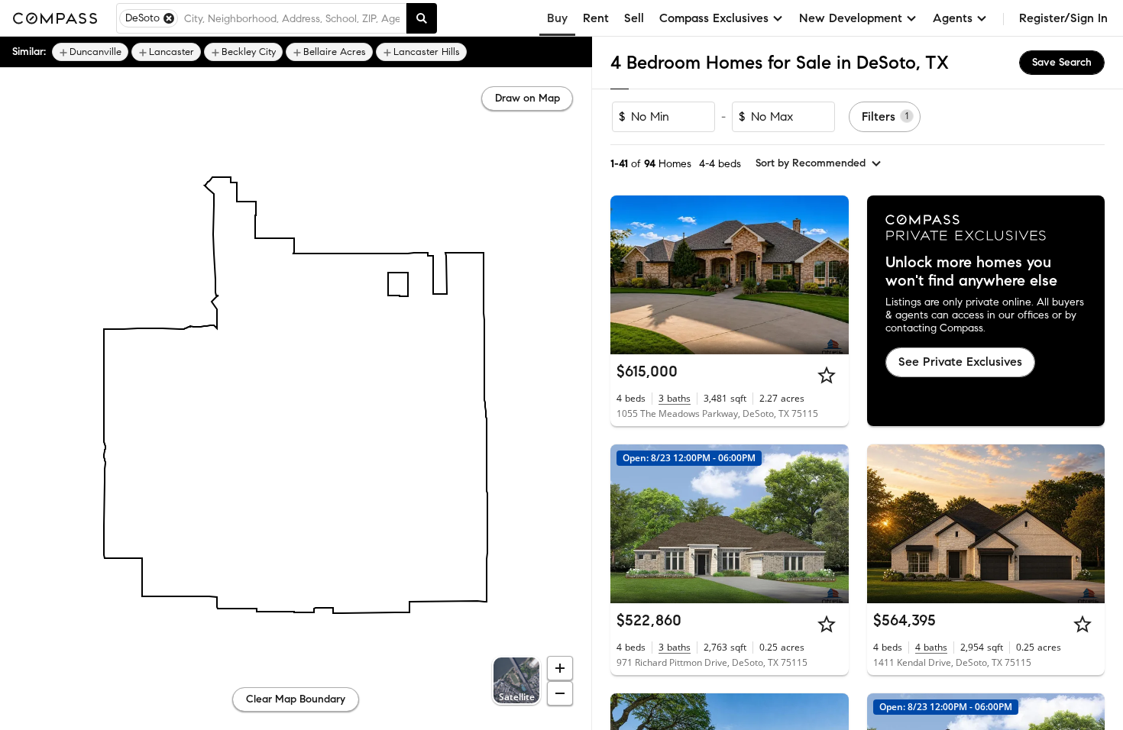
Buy (557, 18)
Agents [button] (953, 18)
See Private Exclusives (960, 361)
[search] (421, 18)
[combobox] (292, 18)
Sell (634, 18)
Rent (596, 18)
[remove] (169, 18)
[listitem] (90, 52)
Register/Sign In (1063, 18)
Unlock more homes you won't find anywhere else (971, 272)
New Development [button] (850, 18)
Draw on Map (527, 98)
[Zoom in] (560, 668)
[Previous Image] (629, 275)
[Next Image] (830, 275)
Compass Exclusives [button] (714, 18)
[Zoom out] (560, 693)
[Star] (827, 374)
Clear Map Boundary (295, 699)
